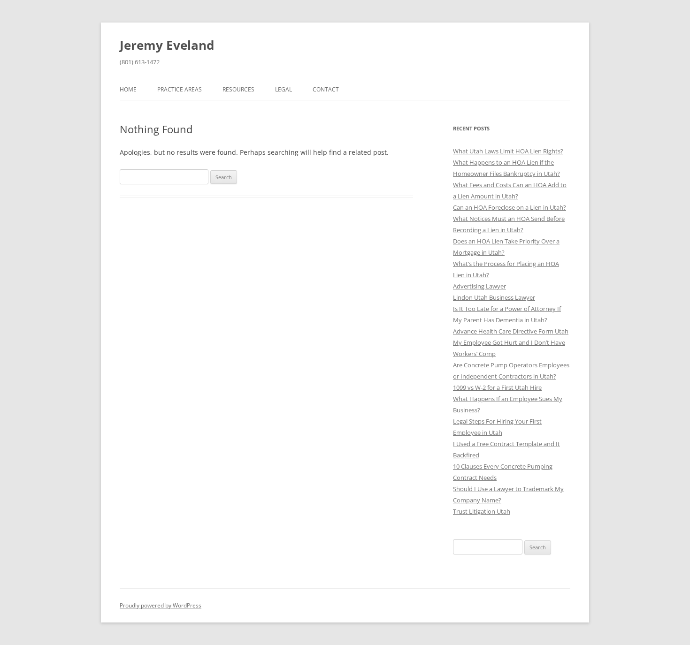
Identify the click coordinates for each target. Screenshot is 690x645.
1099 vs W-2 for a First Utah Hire (497, 387)
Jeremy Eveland (167, 45)
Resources (238, 89)
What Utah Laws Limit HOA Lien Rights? (508, 151)
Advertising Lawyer (479, 286)
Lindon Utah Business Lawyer (494, 297)
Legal (283, 89)
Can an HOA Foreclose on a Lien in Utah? (509, 207)
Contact (326, 89)
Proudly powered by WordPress (160, 605)
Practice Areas (179, 89)
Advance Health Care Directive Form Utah (510, 331)
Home (128, 89)
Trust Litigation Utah (481, 511)
